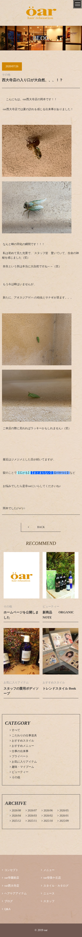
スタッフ (48, 901)
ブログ (7, 901)
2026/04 (15, 815)
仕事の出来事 (19, 751)
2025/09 (63, 820)
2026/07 (31, 810)
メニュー (48, 870)
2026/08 (15, 810)
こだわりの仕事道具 (23, 735)
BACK (41, 527)
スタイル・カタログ (54, 885)
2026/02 (47, 815)
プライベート (19, 756)
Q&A (6, 909)
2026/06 (47, 810)
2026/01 (63, 815)
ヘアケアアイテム (14, 893)
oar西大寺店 (10, 885)
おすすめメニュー (22, 745)
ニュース (48, 893)
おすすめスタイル (22, 740)
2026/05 (63, 810)
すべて (15, 730)
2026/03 (31, 815)
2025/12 (15, 820)
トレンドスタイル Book (59, 688)
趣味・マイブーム (22, 766)
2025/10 (47, 820)
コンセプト (10, 870)
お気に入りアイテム (23, 761)
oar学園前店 (10, 877)
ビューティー (19, 772)
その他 (15, 777)
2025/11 (31, 820)
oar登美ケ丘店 (51, 877)
